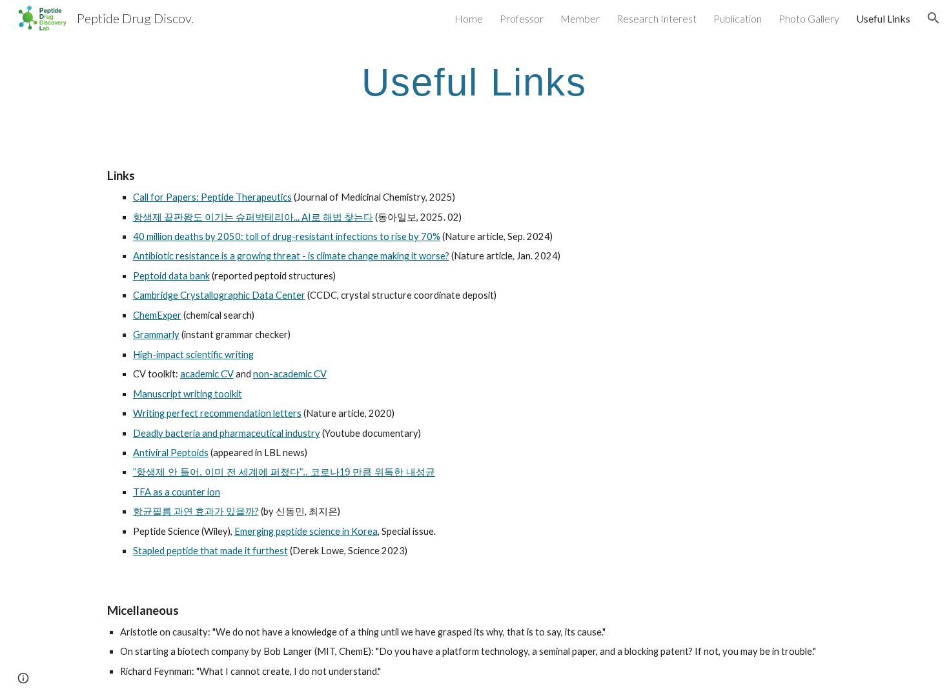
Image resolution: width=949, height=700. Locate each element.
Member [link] (580, 18)
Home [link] (468, 18)
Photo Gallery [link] (809, 18)
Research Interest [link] (657, 18)
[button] (933, 18)
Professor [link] (522, 18)
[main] (474, 81)
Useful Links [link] (883, 18)
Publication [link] (737, 18)
